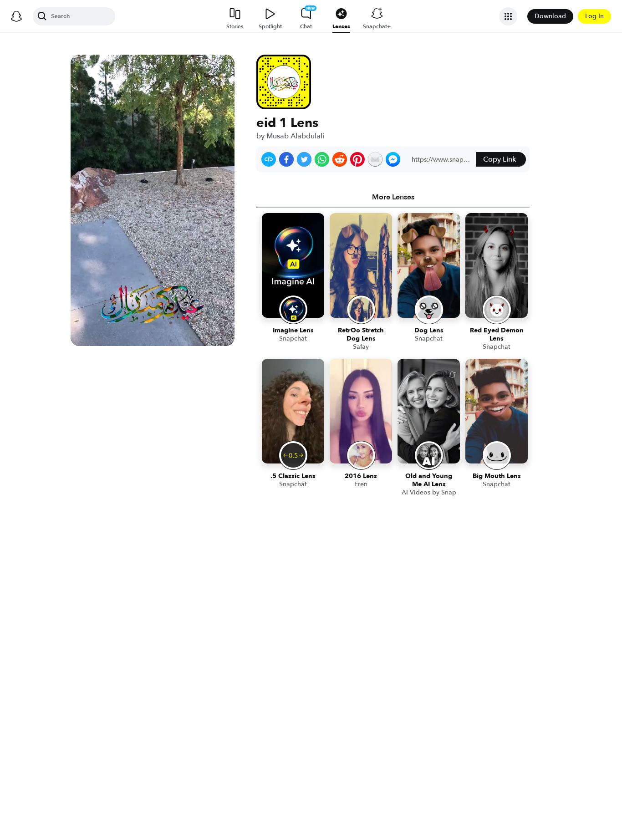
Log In (594, 16)
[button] (268, 159)
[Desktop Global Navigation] (16, 16)
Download (550, 16)
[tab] (393, 197)
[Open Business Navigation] (508, 16)
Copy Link (499, 159)
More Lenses (393, 197)
